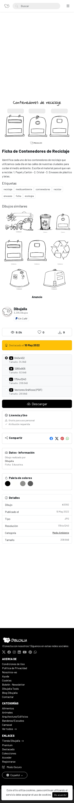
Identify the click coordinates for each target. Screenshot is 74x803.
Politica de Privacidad (14, 668)
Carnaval (7, 724)
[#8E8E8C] (22, 483)
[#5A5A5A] (30, 483)
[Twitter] (57, 438)
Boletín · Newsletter (13, 684)
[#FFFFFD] (15, 483)
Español (15, 775)
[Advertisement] (37, 58)
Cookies (7, 680)
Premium (7, 745)
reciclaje (8, 189)
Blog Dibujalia (10, 692)
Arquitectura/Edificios (15, 716)
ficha (18, 195)
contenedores (43, 189)
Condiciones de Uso (13, 664)
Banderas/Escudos (13, 720)
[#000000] (7, 483)
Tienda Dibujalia (11, 740)
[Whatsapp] (67, 438)
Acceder (7, 757)
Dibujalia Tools (10, 688)
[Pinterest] (62, 438)
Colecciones (9, 753)
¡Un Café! (22, 318)
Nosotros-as (9, 672)
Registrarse (8, 761)
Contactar (8, 696)
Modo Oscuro (14, 767)
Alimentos (8, 708)
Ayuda (5, 676)
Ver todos (7, 728)
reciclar (57, 189)
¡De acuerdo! (60, 794)
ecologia (29, 195)
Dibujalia (9, 460)
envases (8, 195)
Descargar (39, 404)
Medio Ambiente (60, 532)
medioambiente (24, 189)
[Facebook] (51, 438)
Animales (7, 712)
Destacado (8, 749)
